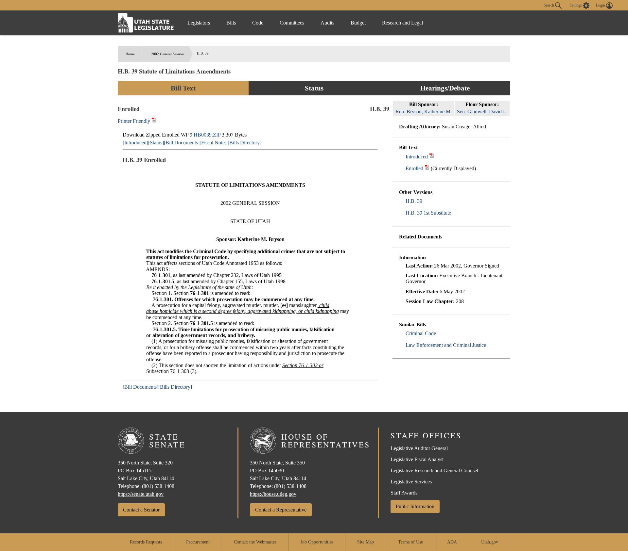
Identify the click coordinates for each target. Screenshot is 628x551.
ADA (452, 542)
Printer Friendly (134, 121)
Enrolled (414, 168)
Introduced (417, 156)
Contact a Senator (141, 509)
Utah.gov (489, 542)
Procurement (198, 542)
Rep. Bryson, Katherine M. (423, 111)
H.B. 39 (414, 201)
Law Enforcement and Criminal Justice (446, 345)
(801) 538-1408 (158, 486)
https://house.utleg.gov (273, 494)
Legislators (198, 22)
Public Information (415, 506)
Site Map (365, 542)
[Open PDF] (431, 156)
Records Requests (146, 542)
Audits (327, 22)
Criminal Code (421, 333)
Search (549, 5)
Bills (231, 22)
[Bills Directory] (244, 142)
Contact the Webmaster (255, 542)
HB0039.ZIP (207, 135)
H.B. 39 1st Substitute (428, 213)
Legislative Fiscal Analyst (417, 459)
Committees (292, 22)
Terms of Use (410, 542)
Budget (358, 22)
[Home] (146, 22)
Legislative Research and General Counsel (434, 470)
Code (257, 22)
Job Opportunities (317, 542)
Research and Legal (402, 22)
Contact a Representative (280, 509)
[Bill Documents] (182, 142)
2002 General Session (167, 54)
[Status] (156, 142)
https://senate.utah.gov (141, 494)
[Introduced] (135, 142)
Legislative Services (411, 481)
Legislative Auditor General (419, 448)
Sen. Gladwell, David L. (482, 111)
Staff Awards (404, 492)
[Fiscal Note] (213, 142)
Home (130, 54)
